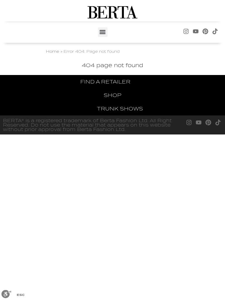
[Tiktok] (215, 31)
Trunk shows (120, 108)
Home (52, 51)
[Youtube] (196, 31)
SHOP (112, 95)
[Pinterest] (205, 31)
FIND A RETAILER (105, 82)
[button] (103, 32)
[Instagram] (186, 31)
